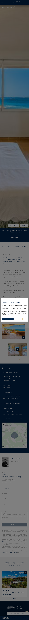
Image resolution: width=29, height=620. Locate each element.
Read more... (10, 314)
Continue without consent (20, 300)
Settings (18, 319)
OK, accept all (7, 319)
